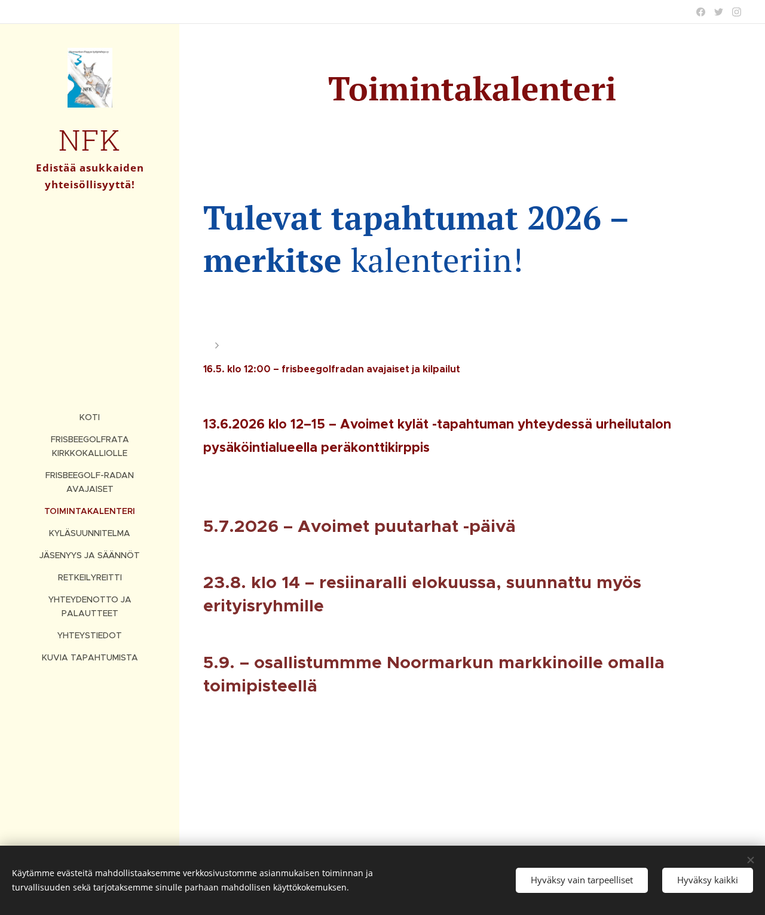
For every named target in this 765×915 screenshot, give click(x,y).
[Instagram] (736, 12)
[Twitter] (718, 12)
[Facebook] (700, 12)
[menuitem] (90, 417)
